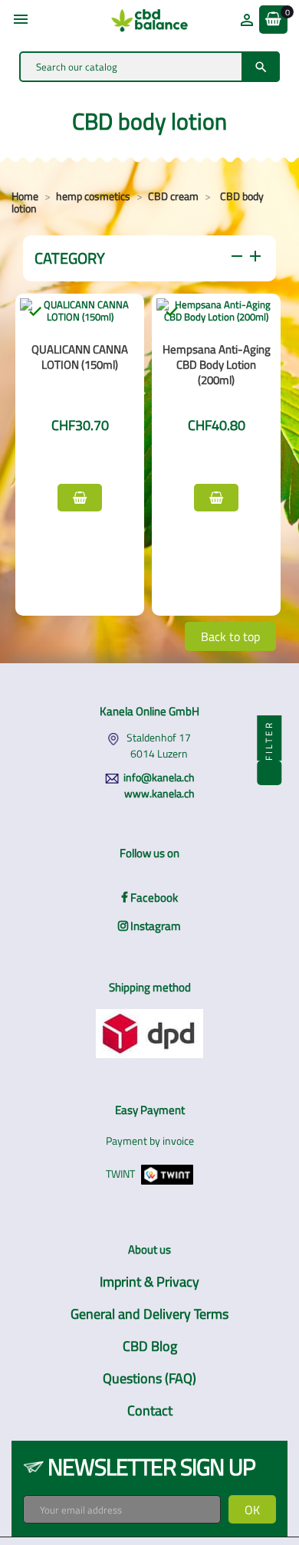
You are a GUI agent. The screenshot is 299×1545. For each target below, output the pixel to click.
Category (149, 258)
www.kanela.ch (159, 793)
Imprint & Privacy (149, 1281)
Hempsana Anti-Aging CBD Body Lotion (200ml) (217, 364)
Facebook (153, 897)
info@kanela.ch (159, 777)
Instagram (154, 926)
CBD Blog (150, 1346)
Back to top (230, 636)
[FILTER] (269, 773)
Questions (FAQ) (149, 1378)
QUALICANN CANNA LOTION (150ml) (79, 356)
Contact (149, 1410)
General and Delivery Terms (149, 1313)
